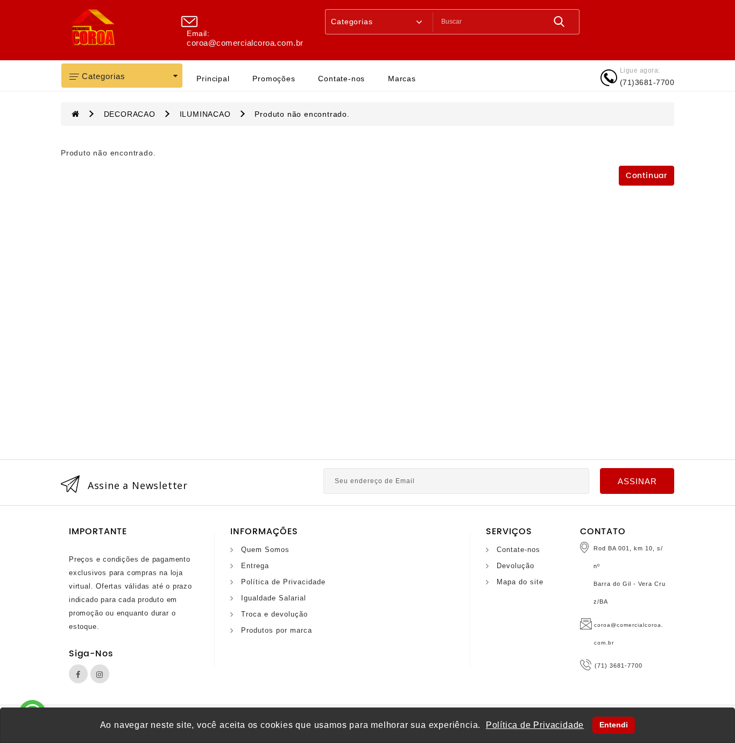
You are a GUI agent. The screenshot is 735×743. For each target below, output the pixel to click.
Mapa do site (520, 582)
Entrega (255, 566)
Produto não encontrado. (302, 114)
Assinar (637, 481)
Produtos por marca (276, 630)
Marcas (402, 78)
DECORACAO (130, 114)
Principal (212, 78)
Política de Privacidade (283, 582)
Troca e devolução (274, 614)
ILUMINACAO (205, 114)
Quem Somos (265, 550)
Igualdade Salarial (273, 598)
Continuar (646, 175)
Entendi (613, 724)
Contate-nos (341, 78)
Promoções (273, 78)
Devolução (515, 566)
